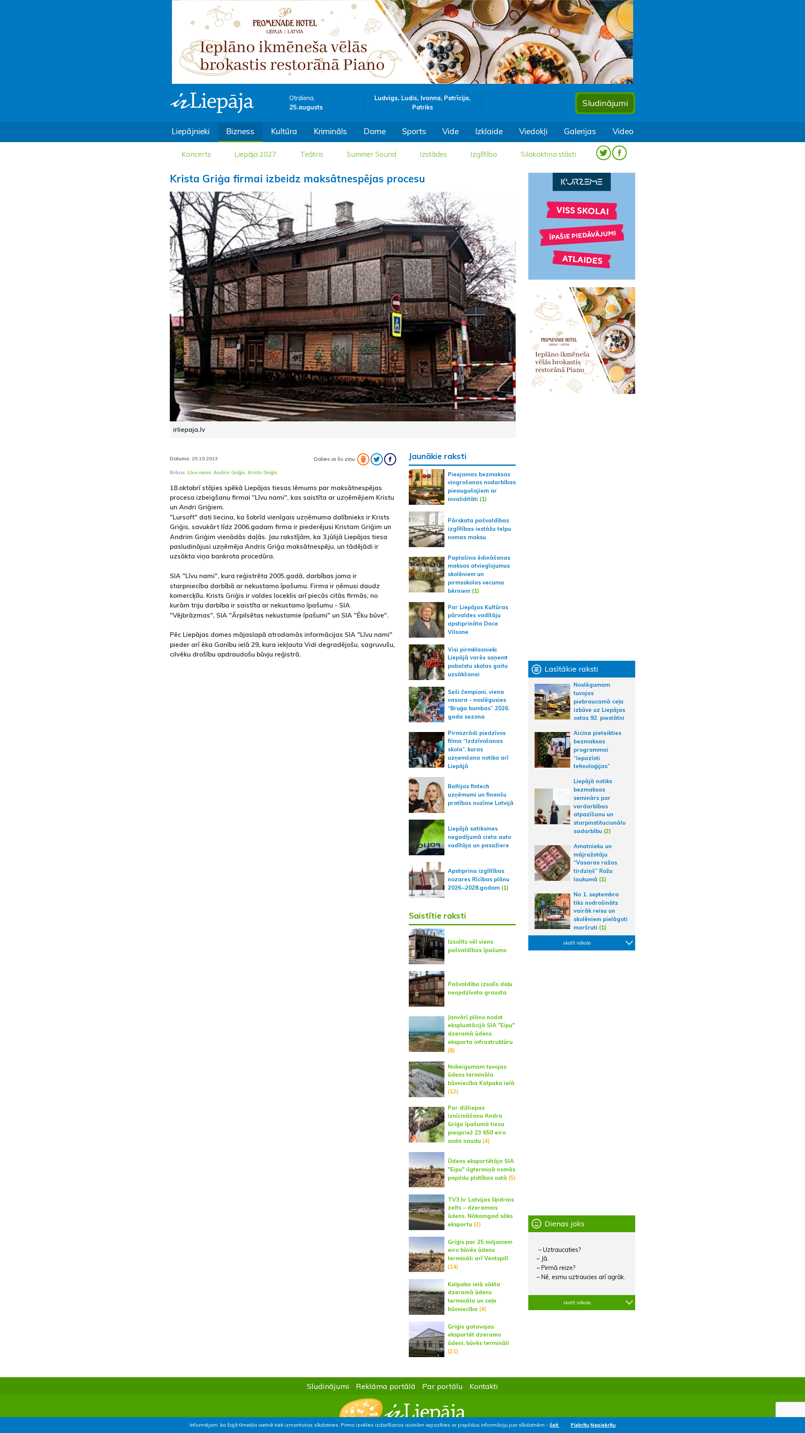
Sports (414, 131)
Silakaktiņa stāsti (548, 154)
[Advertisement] (283, 725)
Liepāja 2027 (255, 154)
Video (623, 131)
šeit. (554, 1425)
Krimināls (330, 131)
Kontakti (484, 1386)
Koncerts (196, 154)
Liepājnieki (190, 131)
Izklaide (489, 131)
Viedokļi (533, 131)
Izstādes (433, 154)
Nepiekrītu (602, 1425)
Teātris (311, 154)
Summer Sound (371, 154)
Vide (450, 131)
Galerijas (580, 131)
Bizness (240, 131)
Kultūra (284, 131)
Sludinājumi (605, 103)
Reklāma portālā (385, 1386)
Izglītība (483, 154)
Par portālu (442, 1386)
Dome (375, 131)
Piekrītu (580, 1425)
